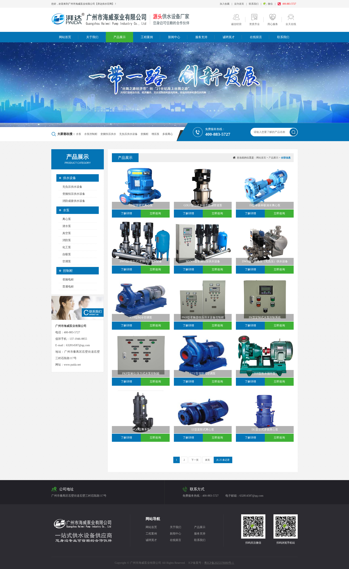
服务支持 (201, 37)
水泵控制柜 (90, 133)
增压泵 (155, 133)
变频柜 (144, 133)
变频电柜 (68, 279)
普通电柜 (68, 286)
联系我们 (254, 3)
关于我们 (92, 37)
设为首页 (239, 3)
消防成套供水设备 (73, 200)
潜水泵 (66, 226)
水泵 (78, 133)
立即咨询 (155, 213)
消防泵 (66, 240)
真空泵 (66, 233)
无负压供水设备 (128, 133)
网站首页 (65, 37)
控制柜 (68, 270)
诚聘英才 (229, 37)
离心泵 (66, 219)
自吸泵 (66, 254)
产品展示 (120, 37)
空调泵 (66, 261)
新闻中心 (174, 37)
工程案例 (147, 37)
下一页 (195, 460)
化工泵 (66, 247)
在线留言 (256, 37)
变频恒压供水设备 (73, 193)
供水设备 (69, 178)
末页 (207, 460)
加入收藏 (224, 3)
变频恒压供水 (108, 133)
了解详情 (126, 213)
